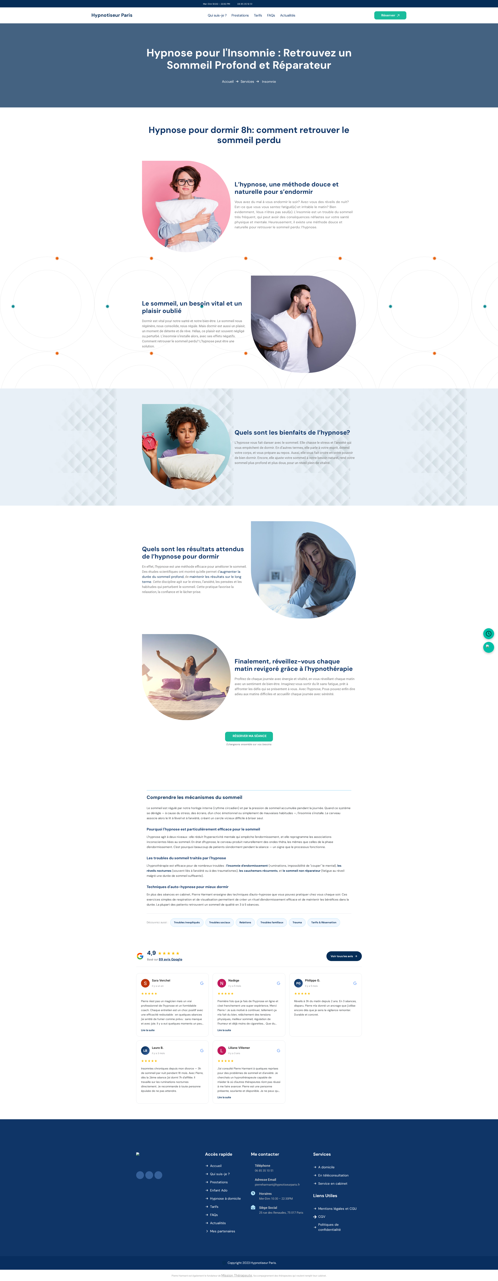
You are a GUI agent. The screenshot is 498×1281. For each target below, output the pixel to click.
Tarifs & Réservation (323, 922)
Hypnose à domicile (225, 1198)
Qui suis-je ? (220, 1174)
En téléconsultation (333, 1175)
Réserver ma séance (250, 736)
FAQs (214, 1215)
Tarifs (214, 1207)
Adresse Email (265, 1180)
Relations (245, 922)
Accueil (228, 81)
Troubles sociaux (219, 922)
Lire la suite (148, 1030)
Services (247, 81)
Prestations (219, 1182)
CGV (321, 1216)
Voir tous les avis (342, 956)
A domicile (326, 1167)
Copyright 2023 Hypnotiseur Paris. (252, 1263)
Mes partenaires (222, 1231)
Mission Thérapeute (236, 1275)
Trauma (297, 922)
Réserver (388, 15)
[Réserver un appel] (488, 633)
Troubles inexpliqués (187, 922)
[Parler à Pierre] (488, 647)
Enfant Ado (218, 1190)
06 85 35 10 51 (244, 4)
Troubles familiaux (271, 922)
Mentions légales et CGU (337, 1208)
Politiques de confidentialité (329, 1227)
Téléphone (262, 1166)
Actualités (218, 1223)
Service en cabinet (332, 1183)
